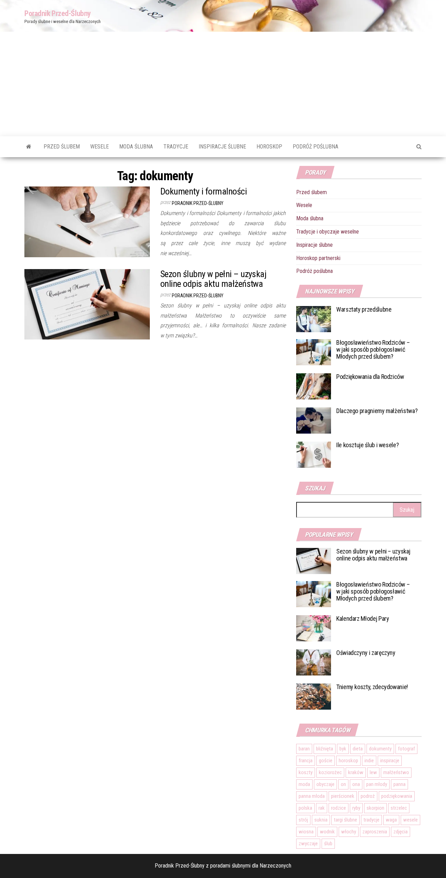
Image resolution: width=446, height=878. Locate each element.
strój (303, 820)
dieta (358, 749)
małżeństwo (396, 772)
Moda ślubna (136, 146)
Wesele (99, 146)
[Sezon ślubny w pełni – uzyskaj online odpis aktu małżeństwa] (87, 303)
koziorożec (330, 772)
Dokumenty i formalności (203, 191)
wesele (410, 820)
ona (356, 784)
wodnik (327, 832)
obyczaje (325, 784)
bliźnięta (324, 749)
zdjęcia (400, 832)
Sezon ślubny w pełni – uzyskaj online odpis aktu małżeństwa (213, 279)
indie (369, 760)
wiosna (306, 832)
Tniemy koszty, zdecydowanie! (372, 686)
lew (373, 772)
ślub (328, 843)
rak (321, 808)
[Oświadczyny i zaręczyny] (313, 662)
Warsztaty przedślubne (363, 309)
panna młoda (312, 796)
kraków (355, 772)
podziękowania (396, 796)
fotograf (406, 749)
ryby (356, 808)
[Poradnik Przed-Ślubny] (28, 146)
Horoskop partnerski (318, 258)
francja (306, 760)
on (343, 784)
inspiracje (389, 760)
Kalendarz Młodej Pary (362, 618)
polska (305, 808)
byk (342, 749)
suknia (321, 820)
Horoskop (269, 146)
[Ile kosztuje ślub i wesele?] (313, 454)
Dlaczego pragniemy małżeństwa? (376, 410)
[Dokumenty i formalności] (87, 221)
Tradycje (175, 146)
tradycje (371, 820)
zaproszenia (374, 832)
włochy (348, 832)
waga (391, 820)
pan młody (376, 784)
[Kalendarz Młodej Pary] (313, 628)
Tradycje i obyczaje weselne (327, 231)
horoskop (348, 760)
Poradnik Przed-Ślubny (57, 13)
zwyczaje (308, 843)
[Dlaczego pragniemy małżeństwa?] (313, 420)
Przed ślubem (62, 146)
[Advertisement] (223, 84)
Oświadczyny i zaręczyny (365, 652)
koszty (306, 772)
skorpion (375, 808)
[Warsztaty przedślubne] (313, 318)
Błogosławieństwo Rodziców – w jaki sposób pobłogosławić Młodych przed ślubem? (372, 349)
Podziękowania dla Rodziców (370, 376)
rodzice (338, 808)
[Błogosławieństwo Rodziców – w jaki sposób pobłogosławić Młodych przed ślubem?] (313, 352)
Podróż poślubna (315, 146)
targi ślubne (345, 820)
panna (399, 784)
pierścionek (342, 796)
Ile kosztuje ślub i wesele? (367, 445)
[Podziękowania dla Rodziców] (313, 386)
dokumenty (380, 749)
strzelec (399, 808)
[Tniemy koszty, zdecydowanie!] (313, 696)
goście (325, 760)
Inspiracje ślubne (222, 146)
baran (304, 749)
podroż (368, 796)
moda (304, 784)
